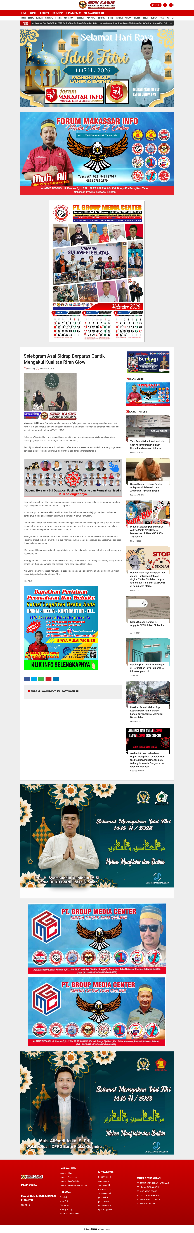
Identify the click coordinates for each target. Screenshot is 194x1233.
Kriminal (80, 18)
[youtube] (31, 5)
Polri (162, 18)
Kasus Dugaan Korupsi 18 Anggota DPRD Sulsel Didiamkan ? (147, 625)
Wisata (128, 18)
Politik (58, 18)
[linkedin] (56, 679)
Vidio (174, 18)
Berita (31, 18)
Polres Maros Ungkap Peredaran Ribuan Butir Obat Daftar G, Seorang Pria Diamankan (147, 23)
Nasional (49, 18)
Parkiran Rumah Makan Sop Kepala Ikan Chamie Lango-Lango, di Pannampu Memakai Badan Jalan (146, 712)
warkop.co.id (104, 1185)
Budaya (154, 18)
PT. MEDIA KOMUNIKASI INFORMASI (153, 1183)
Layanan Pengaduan (68, 1177)
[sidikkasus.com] (97, 9)
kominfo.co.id (104, 1177)
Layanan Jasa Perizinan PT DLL (73, 1185)
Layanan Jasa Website (69, 1181)
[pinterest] (48, 679)
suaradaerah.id (104, 1205)
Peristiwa (91, 18)
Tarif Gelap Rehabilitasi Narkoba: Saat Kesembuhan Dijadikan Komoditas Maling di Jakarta (147, 444)
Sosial (145, 18)
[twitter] (24, 5)
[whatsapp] (41, 679)
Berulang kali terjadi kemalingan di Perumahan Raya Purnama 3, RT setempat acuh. (147, 668)
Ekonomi (119, 18)
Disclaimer (58, 13)
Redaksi (33, 13)
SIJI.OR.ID (25, 1205)
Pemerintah (69, 18)
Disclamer (64, 1205)
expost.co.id (103, 1181)
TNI (168, 18)
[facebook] (20, 5)
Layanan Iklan (66, 1173)
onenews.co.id (104, 1189)
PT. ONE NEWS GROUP (147, 1191)
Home (23, 13)
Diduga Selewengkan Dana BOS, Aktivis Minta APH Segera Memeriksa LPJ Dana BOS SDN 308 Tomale (147, 531)
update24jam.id (105, 1210)
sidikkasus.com (104, 1229)
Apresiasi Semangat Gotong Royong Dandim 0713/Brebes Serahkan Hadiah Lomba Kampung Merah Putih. (83, 23)
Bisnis (110, 18)
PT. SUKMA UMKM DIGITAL (149, 1199)
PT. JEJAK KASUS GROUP (148, 1187)
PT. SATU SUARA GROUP (148, 1195)
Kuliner (137, 18)
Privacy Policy (73, 13)
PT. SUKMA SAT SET (146, 1203)
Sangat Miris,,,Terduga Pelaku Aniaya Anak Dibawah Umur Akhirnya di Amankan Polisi (146, 487)
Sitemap (156, 5)
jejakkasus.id (104, 1201)
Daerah (39, 18)
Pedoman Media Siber (94, 13)
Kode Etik (44, 13)
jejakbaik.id (103, 1197)
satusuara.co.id (105, 1193)
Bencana (101, 18)
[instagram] (28, 5)
